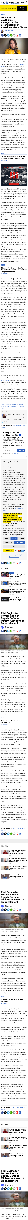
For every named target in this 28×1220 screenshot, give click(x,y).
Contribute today (22, 8)
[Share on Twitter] (5, 35)
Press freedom (16, 425)
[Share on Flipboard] (17, 35)
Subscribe (21, 450)
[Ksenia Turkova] (2, 31)
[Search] (24, 2)
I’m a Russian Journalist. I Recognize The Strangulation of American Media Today (14, 22)
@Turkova (6, 421)
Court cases (15, 828)
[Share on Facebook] (2, 35)
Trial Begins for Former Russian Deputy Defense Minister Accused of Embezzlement (12, 618)
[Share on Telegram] (8, 35)
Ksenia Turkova (10, 30)
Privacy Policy (16, 453)
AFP (7, 626)
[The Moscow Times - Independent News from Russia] (11, 2)
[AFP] (2, 627)
